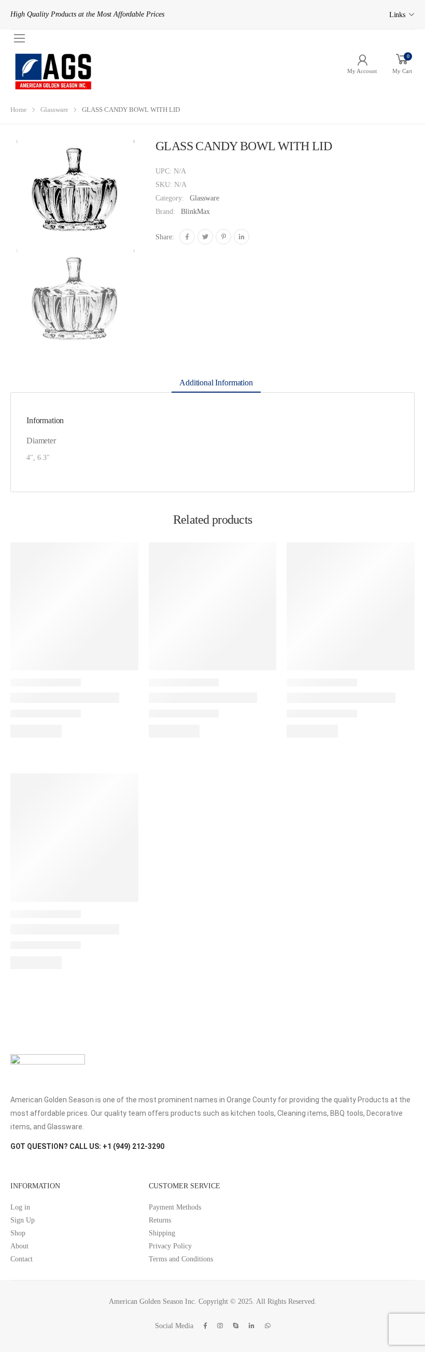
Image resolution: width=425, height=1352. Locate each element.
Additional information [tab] (215, 382)
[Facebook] (187, 236)
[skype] (235, 1325)
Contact (21, 1259)
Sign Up (22, 1220)
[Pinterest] (223, 236)
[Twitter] (205, 236)
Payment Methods (175, 1207)
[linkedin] (251, 1325)
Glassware (54, 109)
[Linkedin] (241, 236)
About (19, 1246)
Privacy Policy (170, 1246)
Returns (160, 1220)
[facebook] (205, 1325)
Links (397, 15)
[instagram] (220, 1325)
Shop (17, 1233)
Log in (20, 1207)
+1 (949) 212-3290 (133, 1146)
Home (18, 109)
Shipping (162, 1233)
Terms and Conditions (181, 1259)
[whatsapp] (268, 1325)
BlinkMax (195, 211)
